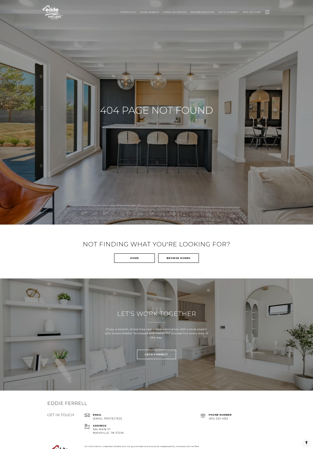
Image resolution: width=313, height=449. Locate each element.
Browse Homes (179, 258)
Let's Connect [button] (156, 354)
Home (134, 258)
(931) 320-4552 (218, 418)
